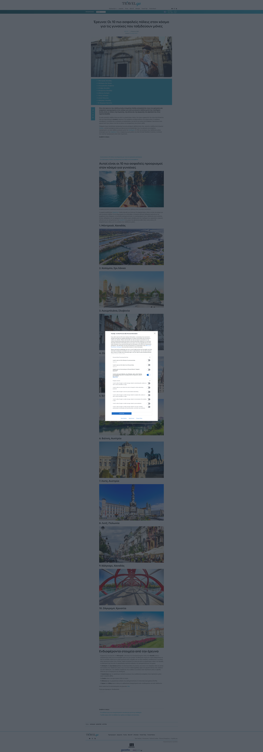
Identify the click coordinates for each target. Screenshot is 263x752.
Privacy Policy (139, 418)
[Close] (155, 333)
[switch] (148, 360)
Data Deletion (124, 418)
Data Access (131, 418)
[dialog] (131, 376)
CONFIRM (121, 413)
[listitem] (131, 357)
